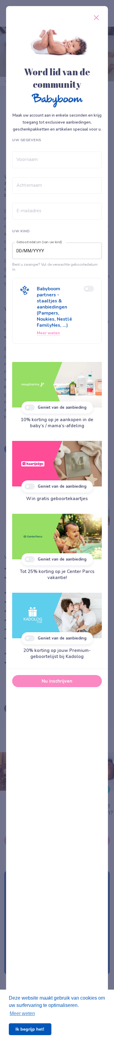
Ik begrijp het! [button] (30, 1029)
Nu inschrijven (57, 681)
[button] (57, 311)
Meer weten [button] (22, 1013)
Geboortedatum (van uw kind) (39, 242)
